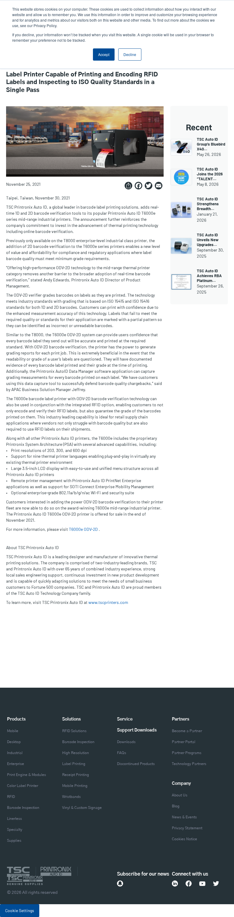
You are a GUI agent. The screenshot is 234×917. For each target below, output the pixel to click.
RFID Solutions (74, 731)
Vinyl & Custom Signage (82, 807)
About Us (179, 795)
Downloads (126, 742)
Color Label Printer (22, 786)
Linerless (14, 818)
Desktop (14, 742)
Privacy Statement (187, 828)
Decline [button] (129, 54)
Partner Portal (183, 742)
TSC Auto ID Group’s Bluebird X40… (211, 144)
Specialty (14, 829)
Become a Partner (187, 731)
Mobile (12, 731)
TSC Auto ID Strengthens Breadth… (208, 203)
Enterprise (15, 764)
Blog (175, 806)
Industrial (15, 753)
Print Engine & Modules (26, 775)
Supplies (14, 840)
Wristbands (71, 797)
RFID (11, 797)
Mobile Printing (74, 786)
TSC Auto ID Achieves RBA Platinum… (209, 275)
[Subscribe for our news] (120, 883)
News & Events (184, 817)
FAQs (121, 753)
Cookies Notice (184, 839)
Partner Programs (186, 753)
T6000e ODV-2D (83, 529)
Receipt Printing (75, 775)
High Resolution (75, 753)
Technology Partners (189, 764)
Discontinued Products (136, 764)
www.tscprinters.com (108, 602)
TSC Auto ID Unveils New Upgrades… (207, 239)
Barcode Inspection (23, 807)
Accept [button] (103, 54)
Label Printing (73, 764)
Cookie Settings (19, 910)
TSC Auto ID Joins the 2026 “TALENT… (210, 174)
